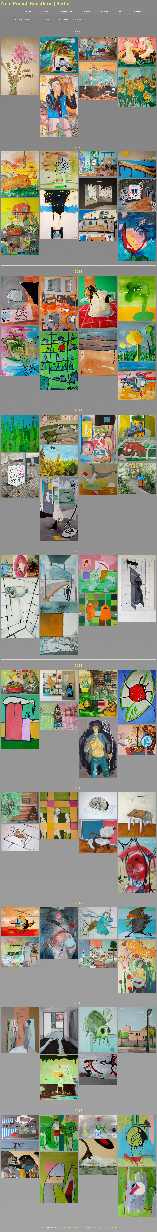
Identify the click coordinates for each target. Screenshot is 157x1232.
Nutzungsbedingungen (71, 1227)
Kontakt (137, 11)
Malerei (37, 19)
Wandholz (49, 19)
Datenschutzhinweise (94, 1227)
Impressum (112, 1227)
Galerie (45, 11)
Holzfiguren (63, 19)
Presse (87, 11)
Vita (121, 11)
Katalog (104, 11)
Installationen (79, 19)
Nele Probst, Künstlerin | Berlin (35, 4)
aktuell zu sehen (22, 19)
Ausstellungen (66, 11)
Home (28, 11)
